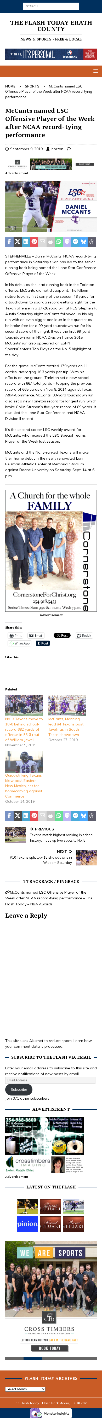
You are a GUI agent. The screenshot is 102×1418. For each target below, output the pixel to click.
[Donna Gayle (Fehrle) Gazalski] (73, 1224)
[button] (95, 71)
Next (90, 1301)
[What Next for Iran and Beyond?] (27, 1224)
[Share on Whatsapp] (59, 242)
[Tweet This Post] (18, 242)
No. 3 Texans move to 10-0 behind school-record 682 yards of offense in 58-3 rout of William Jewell (24, 729)
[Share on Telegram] (75, 242)
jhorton (57, 149)
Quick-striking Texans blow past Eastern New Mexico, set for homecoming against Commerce (23, 786)
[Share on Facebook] (9, 242)
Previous (12, 1301)
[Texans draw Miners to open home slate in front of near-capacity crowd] (27, 1206)
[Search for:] (51, 6)
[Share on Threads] (92, 242)
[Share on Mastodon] (67, 242)
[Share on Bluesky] (84, 242)
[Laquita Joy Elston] (50, 1224)
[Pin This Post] (34, 242)
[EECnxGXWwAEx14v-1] (51, 229)
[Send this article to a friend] (42, 242)
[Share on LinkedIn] (26, 242)
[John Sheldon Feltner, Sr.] (50, 1206)
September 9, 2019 (26, 149)
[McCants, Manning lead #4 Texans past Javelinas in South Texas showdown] (67, 705)
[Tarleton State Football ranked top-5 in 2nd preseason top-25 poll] (73, 1206)
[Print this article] (51, 242)
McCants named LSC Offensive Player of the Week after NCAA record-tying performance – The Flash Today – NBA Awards (49, 898)
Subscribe (19, 1089)
